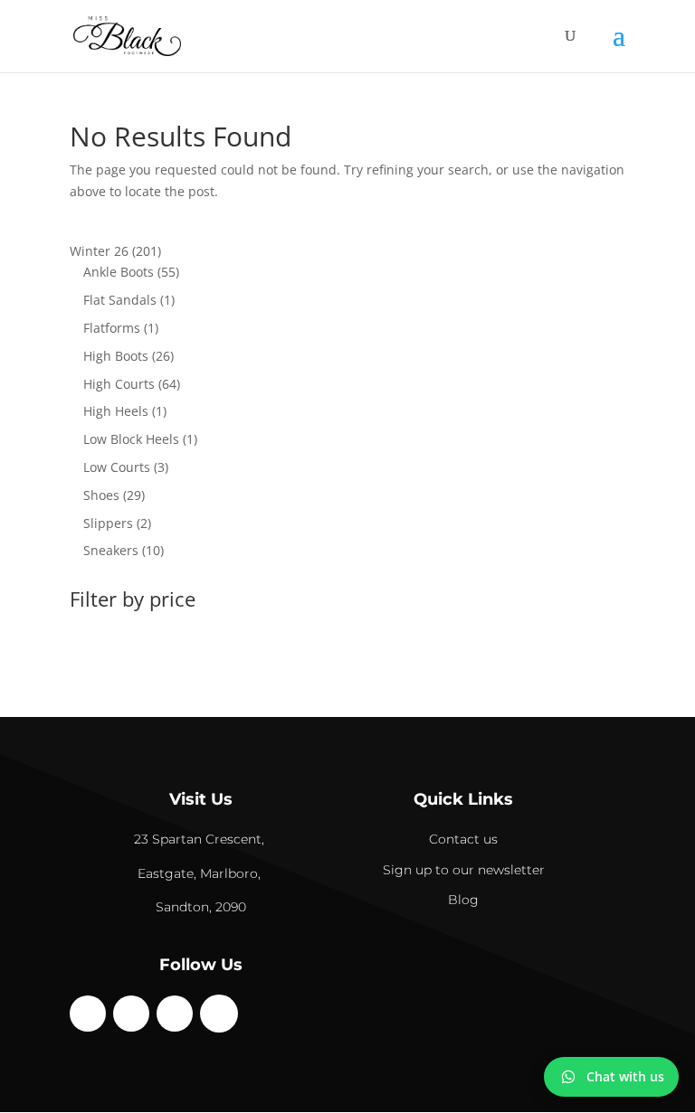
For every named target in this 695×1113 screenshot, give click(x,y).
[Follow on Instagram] (131, 1013)
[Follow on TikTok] (175, 1013)
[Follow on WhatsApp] (219, 1014)
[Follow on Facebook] (88, 1013)
